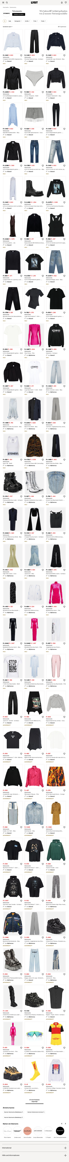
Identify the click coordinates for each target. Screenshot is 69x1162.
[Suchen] (7, 3)
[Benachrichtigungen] (62, 2)
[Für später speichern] (21, 55)
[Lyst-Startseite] (34, 2)
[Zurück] (62, 1124)
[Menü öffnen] (3, 3)
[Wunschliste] (66, 2)
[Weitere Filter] (5, 21)
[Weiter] (65, 1124)
